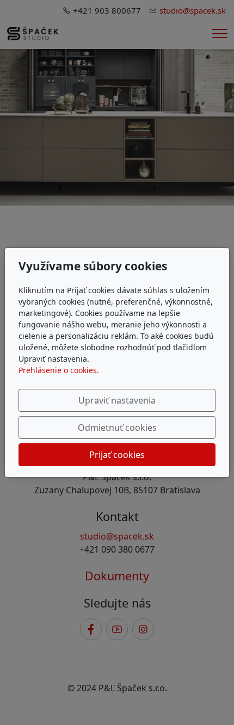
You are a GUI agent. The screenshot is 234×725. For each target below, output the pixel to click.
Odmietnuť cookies (117, 427)
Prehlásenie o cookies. (59, 370)
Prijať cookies (117, 455)
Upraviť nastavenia (117, 400)
